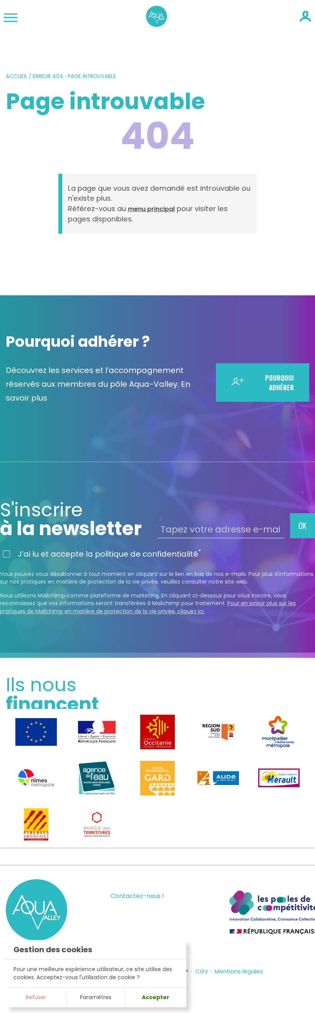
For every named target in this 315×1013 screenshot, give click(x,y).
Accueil (16, 76)
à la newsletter (71, 519)
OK (302, 525)
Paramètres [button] (95, 997)
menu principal (151, 209)
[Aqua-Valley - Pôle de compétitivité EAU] (156, 24)
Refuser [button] (36, 997)
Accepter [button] (155, 997)
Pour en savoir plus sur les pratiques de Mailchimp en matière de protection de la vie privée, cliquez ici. (148, 607)
